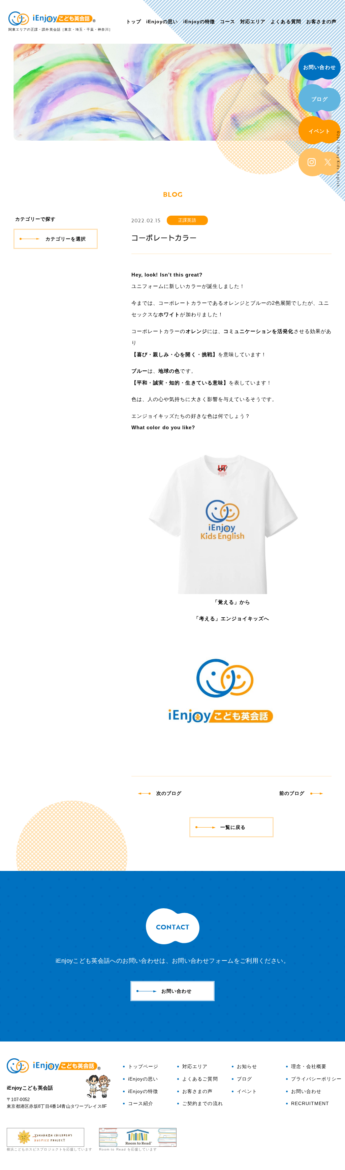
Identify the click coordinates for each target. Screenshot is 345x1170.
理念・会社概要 (308, 1066)
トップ (133, 21)
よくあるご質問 (200, 1079)
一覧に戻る (233, 827)
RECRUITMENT (310, 1103)
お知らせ (247, 1066)
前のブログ (292, 793)
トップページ (143, 1066)
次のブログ (169, 793)
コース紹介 (140, 1103)
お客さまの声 (321, 21)
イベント (319, 131)
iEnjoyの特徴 (199, 21)
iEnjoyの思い (162, 21)
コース (227, 21)
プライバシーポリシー (316, 1079)
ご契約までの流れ (202, 1103)
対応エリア (252, 21)
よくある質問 (286, 21)
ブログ (319, 99)
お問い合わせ (319, 67)
